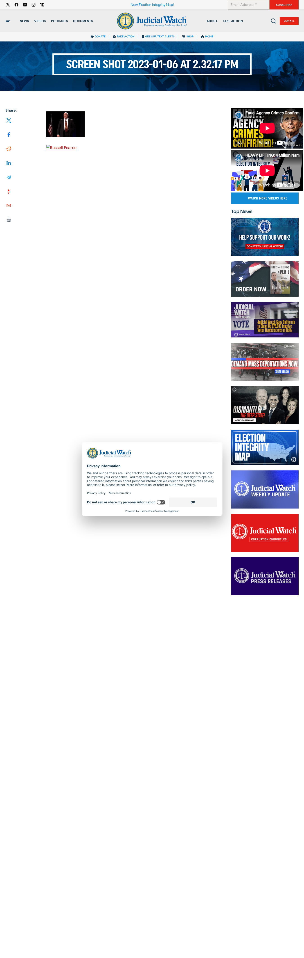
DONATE (100, 36)
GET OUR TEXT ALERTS (160, 36)
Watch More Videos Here (267, 198)
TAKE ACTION (126, 36)
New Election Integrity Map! (152, 5)
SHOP (190, 36)
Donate (289, 21)
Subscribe (284, 5)
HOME (209, 36)
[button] (8, 21)
